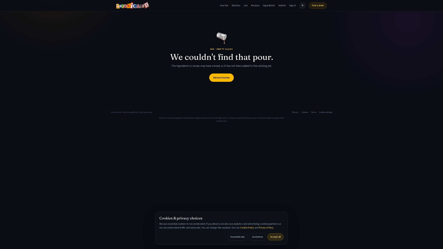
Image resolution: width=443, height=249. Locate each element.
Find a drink (318, 5)
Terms (313, 112)
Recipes (255, 5)
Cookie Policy (247, 227)
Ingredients (269, 5)
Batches (236, 5)
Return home (221, 78)
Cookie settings (325, 112)
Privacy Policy (266, 227)
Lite (246, 5)
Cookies (304, 112)
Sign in (292, 5)
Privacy (295, 112)
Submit (282, 5)
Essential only (237, 237)
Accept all (275, 237)
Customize (257, 237)
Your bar (224, 5)
